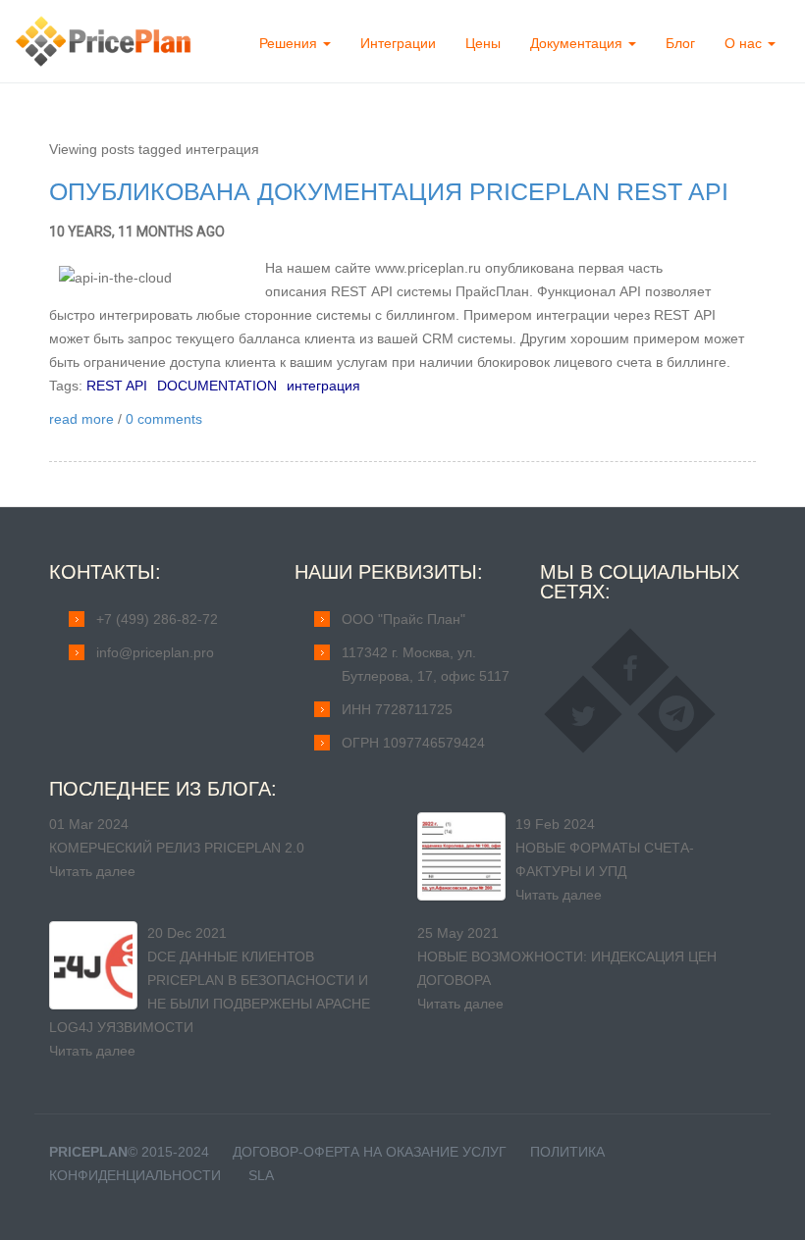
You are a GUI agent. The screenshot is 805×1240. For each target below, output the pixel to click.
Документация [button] (578, 43)
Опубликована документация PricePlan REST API (388, 191)
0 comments (164, 419)
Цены (483, 43)
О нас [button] (745, 43)
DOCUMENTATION (217, 385)
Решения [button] (290, 43)
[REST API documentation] (157, 277)
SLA (261, 1175)
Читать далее (92, 871)
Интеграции (398, 43)
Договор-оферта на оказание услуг (370, 1152)
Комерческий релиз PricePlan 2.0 (176, 847)
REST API (116, 385)
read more (81, 419)
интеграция (323, 385)
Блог (680, 43)
